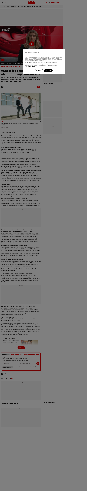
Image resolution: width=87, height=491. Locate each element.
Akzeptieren (48, 70)
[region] (44, 61)
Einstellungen (39, 70)
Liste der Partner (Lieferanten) (30, 66)
